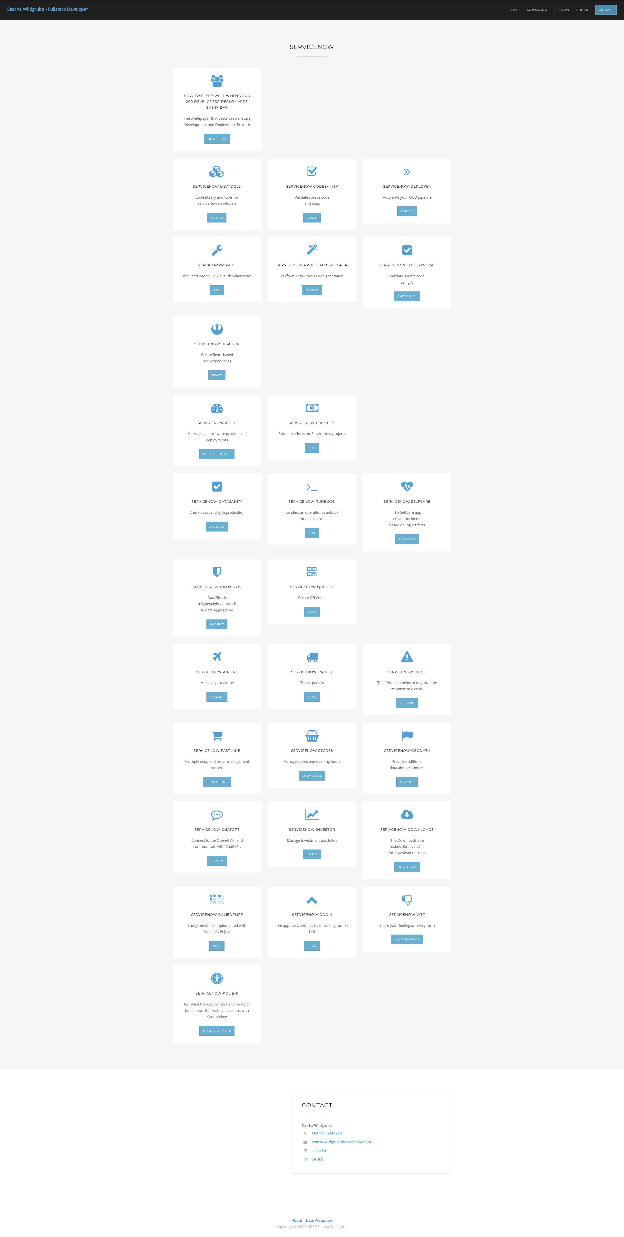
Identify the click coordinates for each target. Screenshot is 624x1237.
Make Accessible (217, 1031)
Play (217, 945)
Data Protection (319, 1220)
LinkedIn (562, 9)
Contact (606, 9)
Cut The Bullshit (217, 454)
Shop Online (216, 782)
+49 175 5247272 (327, 1133)
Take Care (407, 539)
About (297, 1220)
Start (515, 9)
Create (217, 217)
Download (217, 139)
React (217, 375)
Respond (407, 703)
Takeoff (217, 696)
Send (312, 696)
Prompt (311, 290)
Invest (312, 854)
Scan (312, 611)
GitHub (582, 9)
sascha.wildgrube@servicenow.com (341, 1141)
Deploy (407, 211)
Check (312, 217)
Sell (312, 448)
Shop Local (312, 775)
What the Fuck (407, 939)
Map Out (407, 782)
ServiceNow (537, 9)
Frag (312, 945)
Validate (217, 526)
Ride (216, 290)
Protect (217, 624)
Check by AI (407, 296)
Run (312, 533)
